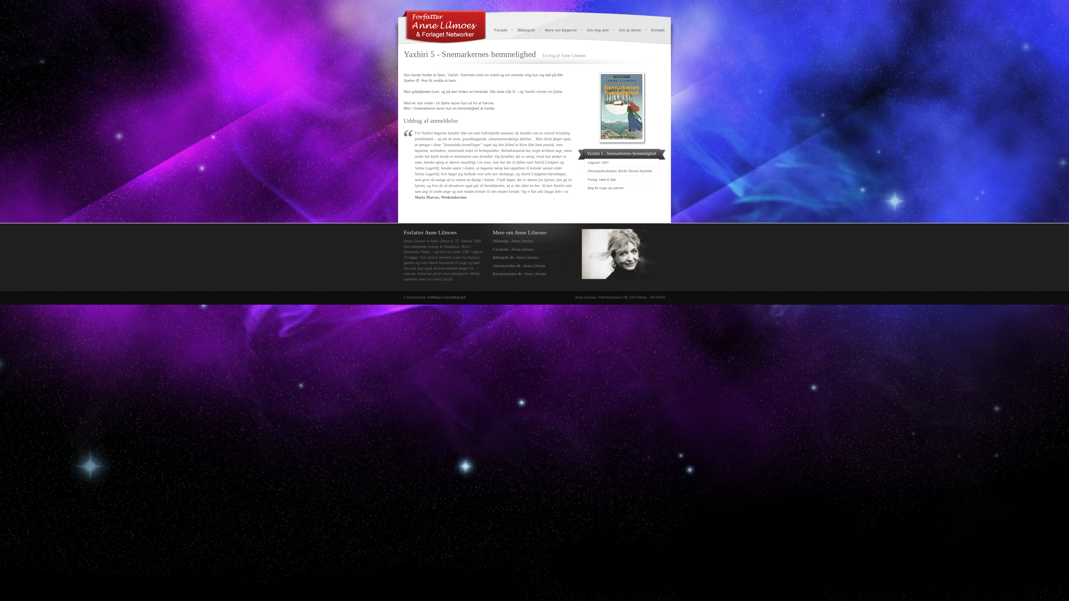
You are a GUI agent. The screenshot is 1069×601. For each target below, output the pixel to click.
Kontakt (658, 30)
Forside (500, 30)
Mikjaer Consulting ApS (448, 297)
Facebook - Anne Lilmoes (513, 249)
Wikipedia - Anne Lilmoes (513, 241)
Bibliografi (526, 30)
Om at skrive (630, 30)
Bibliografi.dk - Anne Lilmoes (516, 257)
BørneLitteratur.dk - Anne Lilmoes (519, 274)
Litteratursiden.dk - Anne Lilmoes (519, 266)
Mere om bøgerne (561, 30)
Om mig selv (598, 30)
